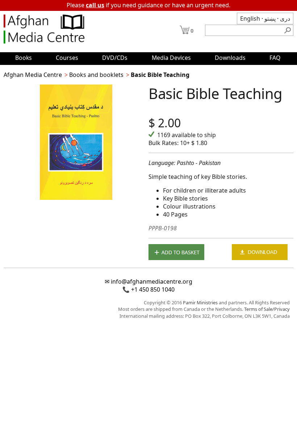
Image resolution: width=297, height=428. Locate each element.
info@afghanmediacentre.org (151, 281)
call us (95, 5)
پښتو (270, 18)
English (250, 18)
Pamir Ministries (200, 302)
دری (285, 18)
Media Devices (171, 58)
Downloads (230, 58)
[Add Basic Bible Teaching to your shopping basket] (176, 253)
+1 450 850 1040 (153, 289)
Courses (67, 58)
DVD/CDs (114, 58)
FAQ (274, 58)
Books (23, 58)
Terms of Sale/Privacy (267, 309)
